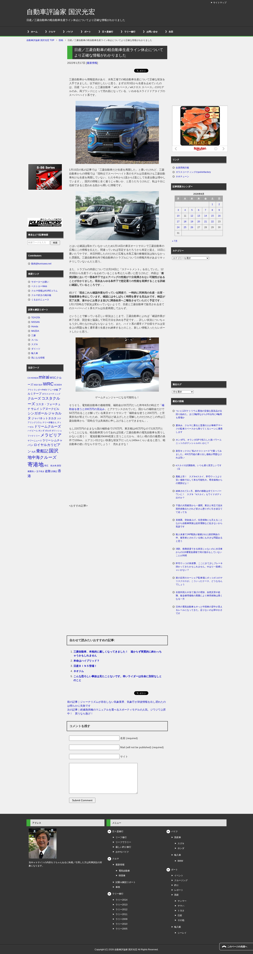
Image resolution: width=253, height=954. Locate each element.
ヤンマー (182, 901)
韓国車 (122, 875)
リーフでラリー (123, 842)
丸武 (33, 452)
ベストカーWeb (39, 286)
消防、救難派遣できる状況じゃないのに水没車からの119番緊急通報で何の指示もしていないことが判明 (199, 552)
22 (212, 221)
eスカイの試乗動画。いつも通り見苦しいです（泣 (199, 467)
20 (198, 221)
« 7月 (174, 241)
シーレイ (182, 933)
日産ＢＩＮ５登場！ (85, 665)
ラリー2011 (121, 914)
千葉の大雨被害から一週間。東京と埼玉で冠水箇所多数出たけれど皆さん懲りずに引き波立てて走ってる (199, 508)
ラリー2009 (121, 919)
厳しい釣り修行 (123, 847)
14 (205, 216)
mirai (44, 377)
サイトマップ (220, 2)
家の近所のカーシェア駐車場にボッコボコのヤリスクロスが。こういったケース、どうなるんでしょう (199, 581)
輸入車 (34, 353)
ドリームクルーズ (47, 426)
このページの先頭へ (237, 946)
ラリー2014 (121, 900)
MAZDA (35, 331)
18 (185, 221)
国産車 (177, 837)
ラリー (46, 440)
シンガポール (38, 413)
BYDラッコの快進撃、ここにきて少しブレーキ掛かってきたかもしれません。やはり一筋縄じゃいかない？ (199, 566)
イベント (178, 875)
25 (185, 227)
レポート (178, 890)
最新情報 (92, 62)
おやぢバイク (122, 852)
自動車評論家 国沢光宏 (60, 12)
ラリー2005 (121, 928)
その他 (181, 920)
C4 (29, 378)
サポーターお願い (40, 282)
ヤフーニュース (35, 440)
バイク (69, 31)
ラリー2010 (121, 924)
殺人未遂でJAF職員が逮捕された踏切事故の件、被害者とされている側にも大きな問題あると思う (199, 537)
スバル (34, 340)
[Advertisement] (117, 476)
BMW (180, 861)
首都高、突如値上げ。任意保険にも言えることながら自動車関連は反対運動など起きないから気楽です (199, 523)
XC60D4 (58, 385)
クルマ (52, 31)
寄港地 (36, 464)
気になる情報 (38, 357)
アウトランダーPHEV (37, 390)
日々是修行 (107, 31)
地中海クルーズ (42, 457)
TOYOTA (35, 317)
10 (178, 216)
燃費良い (32, 471)
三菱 (33, 335)
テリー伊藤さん (49, 422)
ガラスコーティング (51, 394)
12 (192, 216)
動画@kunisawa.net (41, 263)
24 (178, 227)
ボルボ (48, 430)
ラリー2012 (121, 909)
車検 (118, 887)
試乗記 (54, 471)
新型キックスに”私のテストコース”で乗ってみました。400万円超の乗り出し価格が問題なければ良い (199, 454)
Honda (34, 326)
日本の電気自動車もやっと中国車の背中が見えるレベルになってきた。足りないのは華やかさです (199, 610)
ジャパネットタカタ (43, 418)
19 (192, 221)
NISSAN (35, 322)
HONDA (34, 378)
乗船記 (42, 451)
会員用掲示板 (182, 167)
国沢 (54, 450)
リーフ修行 (121, 837)
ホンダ (41, 430)
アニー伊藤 (53, 390)
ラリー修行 (129, 31)
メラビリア (51, 435)
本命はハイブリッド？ (86, 660)
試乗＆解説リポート (126, 882)
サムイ (35, 408)
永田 (171, 31)
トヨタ (181, 910)
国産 (176, 895)
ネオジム (79, 671)
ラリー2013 (121, 904)
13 (198, 216)
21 (205, 221)
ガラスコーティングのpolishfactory (193, 172)
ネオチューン (182, 176)
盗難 (48, 471)
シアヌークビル (49, 408)
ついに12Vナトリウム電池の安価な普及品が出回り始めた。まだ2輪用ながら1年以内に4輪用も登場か (199, 414)
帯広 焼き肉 (50, 465)
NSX (36, 385)
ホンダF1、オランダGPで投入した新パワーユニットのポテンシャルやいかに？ (199, 441)
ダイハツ (35, 348)
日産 (180, 915)
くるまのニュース (40, 299)
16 (219, 216)
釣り (176, 885)
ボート (87, 31)
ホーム (34, 31)
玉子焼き (40, 471)
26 (192, 227)
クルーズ (34, 398)
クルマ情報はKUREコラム (44, 290)
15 (212, 216)
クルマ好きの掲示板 (41, 295)
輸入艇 (177, 927)
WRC (48, 383)
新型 (59, 465)
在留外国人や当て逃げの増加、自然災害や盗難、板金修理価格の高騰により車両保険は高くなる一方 (199, 595)
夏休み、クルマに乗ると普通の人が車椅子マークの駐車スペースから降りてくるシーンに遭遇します (199, 428)
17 (178, 221)
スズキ (34, 344)
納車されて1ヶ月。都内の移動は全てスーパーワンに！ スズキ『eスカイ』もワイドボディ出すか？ (199, 494)
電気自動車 (124, 870)
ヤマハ (181, 905)
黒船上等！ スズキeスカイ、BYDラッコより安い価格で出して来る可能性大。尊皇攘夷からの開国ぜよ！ (199, 480)
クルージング (181, 880)
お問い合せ (152, 31)
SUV (40, 385)
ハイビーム (33, 430)
